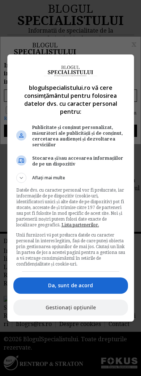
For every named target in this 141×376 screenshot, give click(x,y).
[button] (70, 178)
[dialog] (70, 188)
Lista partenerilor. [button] (80, 224)
